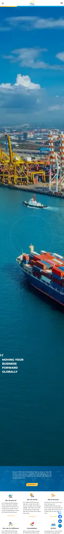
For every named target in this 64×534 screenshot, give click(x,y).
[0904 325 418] (60, 526)
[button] (2, 3)
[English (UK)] (62, 3)
